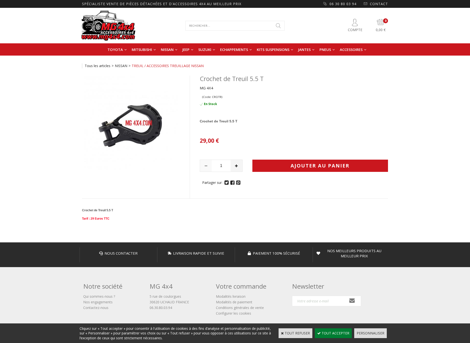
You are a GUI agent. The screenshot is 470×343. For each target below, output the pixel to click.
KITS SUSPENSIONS (273, 49)
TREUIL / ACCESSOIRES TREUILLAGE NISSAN (168, 65)
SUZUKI (204, 49)
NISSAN (167, 49)
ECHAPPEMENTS (234, 49)
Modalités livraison (231, 296)
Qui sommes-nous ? (99, 296)
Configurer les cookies (233, 313)
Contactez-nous (95, 307)
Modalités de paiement (234, 302)
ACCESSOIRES (351, 49)
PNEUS (325, 49)
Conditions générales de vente (240, 307)
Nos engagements (98, 302)
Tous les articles (97, 65)
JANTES (304, 49)
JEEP (185, 49)
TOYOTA (115, 49)
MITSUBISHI (142, 49)
